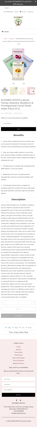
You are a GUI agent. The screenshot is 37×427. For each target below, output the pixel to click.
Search (19, 347)
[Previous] (14, 83)
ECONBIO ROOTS (15, 421)
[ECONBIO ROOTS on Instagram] (20, 400)
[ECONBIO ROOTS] (18, 21)
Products (11, 38)
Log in (16, 11)
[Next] (23, 83)
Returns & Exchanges (18, 358)
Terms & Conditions (18, 361)
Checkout (30, 11)
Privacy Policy (18, 352)
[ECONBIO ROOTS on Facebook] (16, 400)
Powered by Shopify (25, 421)
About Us (18, 349)
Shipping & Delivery (18, 363)
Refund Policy (18, 355)
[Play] (18, 64)
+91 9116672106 (8, 11)
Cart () (23, 11)
